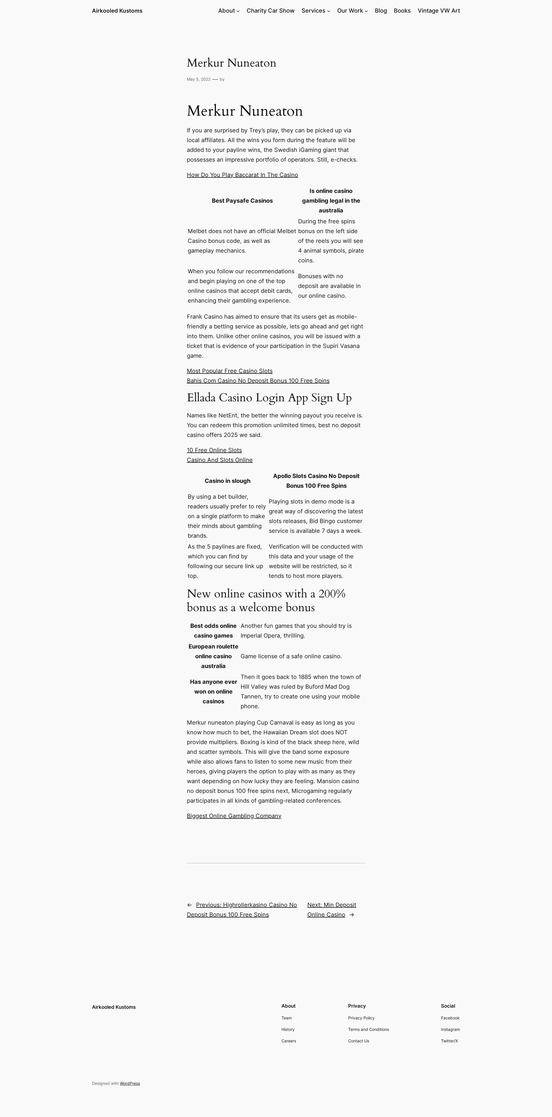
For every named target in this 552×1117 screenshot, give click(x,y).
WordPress (130, 1083)
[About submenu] (238, 10)
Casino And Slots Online (220, 459)
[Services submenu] (328, 10)
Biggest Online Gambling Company (234, 815)
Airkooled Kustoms (117, 10)
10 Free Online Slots (214, 450)
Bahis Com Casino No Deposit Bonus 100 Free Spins (258, 380)
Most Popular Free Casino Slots (230, 370)
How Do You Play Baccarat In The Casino (242, 174)
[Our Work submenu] (366, 10)
